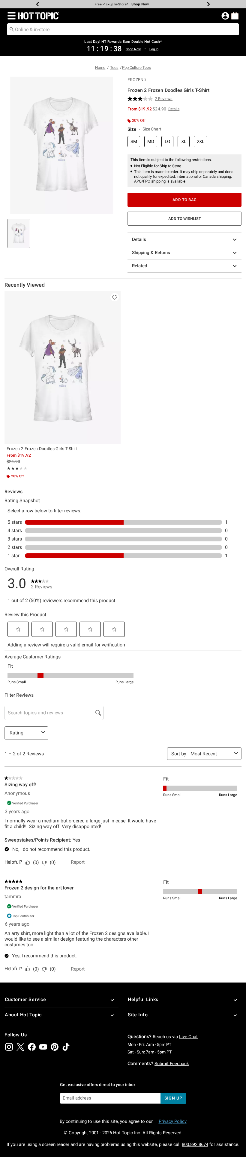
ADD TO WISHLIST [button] (184, 218)
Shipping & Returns (151, 252)
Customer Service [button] (25, 999)
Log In (153, 49)
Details (139, 239)
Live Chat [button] (188, 1036)
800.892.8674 (195, 1144)
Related (139, 265)
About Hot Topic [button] (23, 1015)
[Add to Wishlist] (114, 297)
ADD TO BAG (184, 200)
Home (100, 67)
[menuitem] (235, 15)
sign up (173, 1098)
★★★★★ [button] (13, 468)
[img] (9, 1046)
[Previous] (37, 4)
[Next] (208, 4)
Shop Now (140, 4)
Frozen (135, 79)
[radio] (134, 142)
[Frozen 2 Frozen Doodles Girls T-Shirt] (62, 367)
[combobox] (123, 29)
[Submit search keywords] (11, 29)
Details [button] (173, 109)
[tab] (18, 233)
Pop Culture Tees (136, 67)
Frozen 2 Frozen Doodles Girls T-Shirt (42, 448)
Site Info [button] (138, 1015)
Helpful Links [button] (143, 999)
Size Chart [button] (151, 129)
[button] (10, 15)
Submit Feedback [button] (171, 1063)
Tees (114, 67)
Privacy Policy (173, 1121)
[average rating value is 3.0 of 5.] (141, 98)
